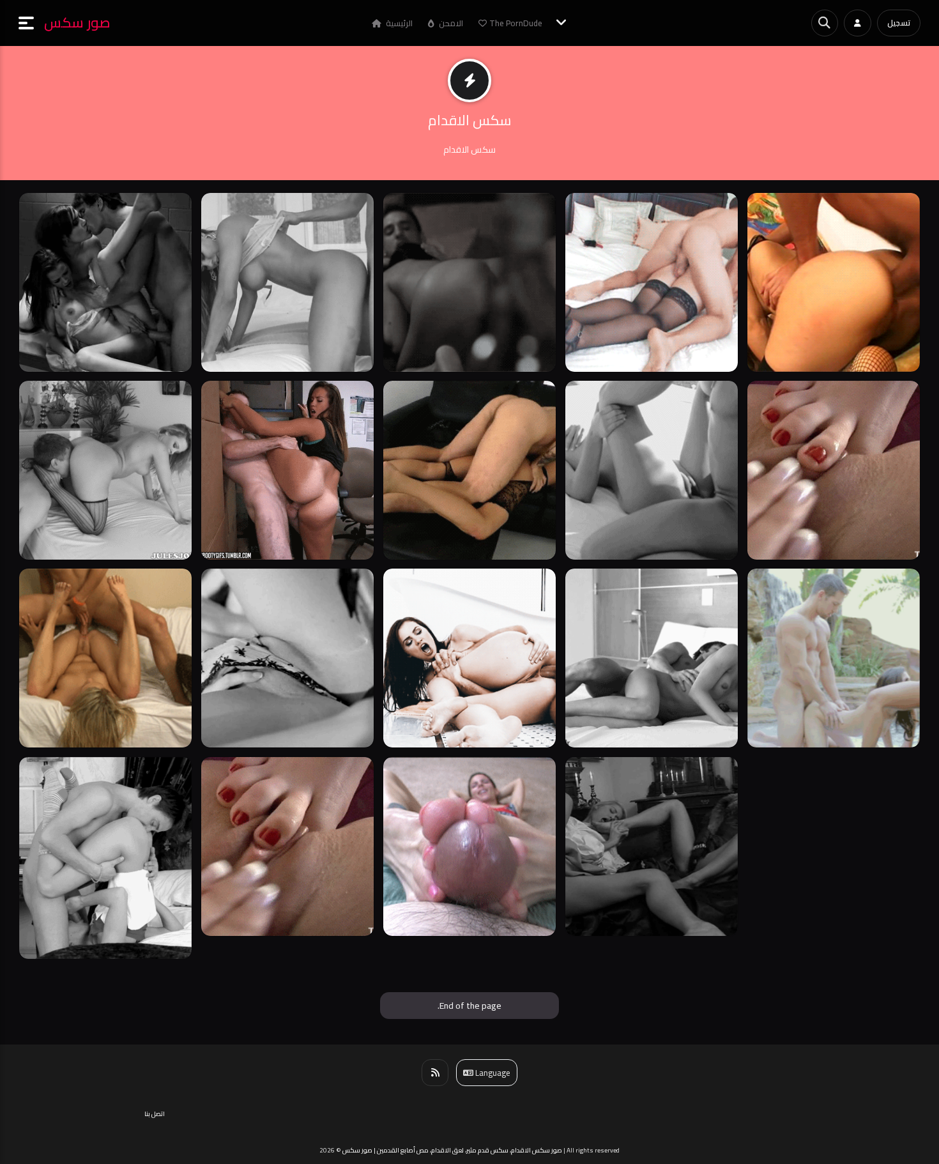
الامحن (450, 23)
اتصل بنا (154, 1114)
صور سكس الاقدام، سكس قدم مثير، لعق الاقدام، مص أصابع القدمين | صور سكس (452, 1150)
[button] (31, 23)
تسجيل (898, 22)
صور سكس (77, 22)
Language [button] (491, 1072)
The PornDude (515, 23)
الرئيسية (398, 23)
